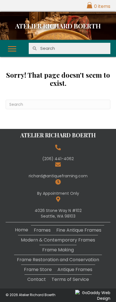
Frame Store (38, 269)
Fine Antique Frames (78, 230)
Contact (36, 279)
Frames (42, 230)
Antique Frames (74, 269)
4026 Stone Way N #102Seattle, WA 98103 (58, 213)
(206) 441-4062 (58, 159)
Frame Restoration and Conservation (58, 259)
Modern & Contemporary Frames (58, 240)
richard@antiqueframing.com (58, 176)
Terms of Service (70, 279)
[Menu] (12, 49)
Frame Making (58, 250)
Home (21, 230)
